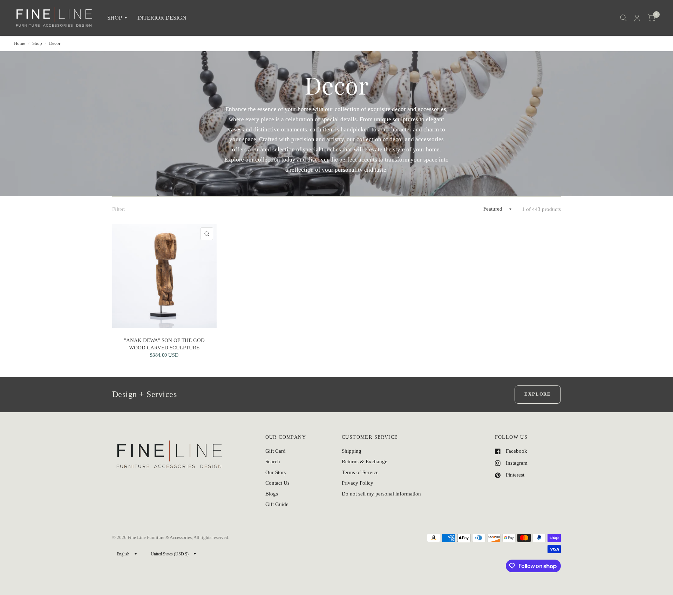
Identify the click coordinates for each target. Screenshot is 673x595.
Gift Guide (276, 504)
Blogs (271, 494)
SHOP (114, 18)
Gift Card (275, 451)
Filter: (118, 209)
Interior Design (161, 18)
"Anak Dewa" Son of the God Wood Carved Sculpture (164, 343)
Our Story (276, 472)
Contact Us (277, 483)
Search (272, 461)
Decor (54, 43)
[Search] (623, 18)
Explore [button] (537, 394)
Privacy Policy (357, 483)
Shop (37, 43)
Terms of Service (360, 472)
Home (19, 43)
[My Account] (637, 18)
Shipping (351, 451)
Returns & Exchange (364, 461)
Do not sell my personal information (381, 494)
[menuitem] (117, 18)
